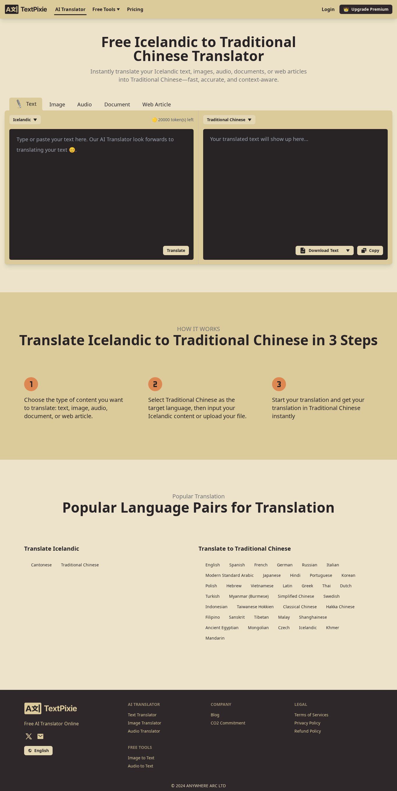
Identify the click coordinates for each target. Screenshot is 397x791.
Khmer (332, 627)
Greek (307, 585)
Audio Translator (144, 731)
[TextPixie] (26, 9)
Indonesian (216, 606)
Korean (348, 575)
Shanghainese (313, 617)
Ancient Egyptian (222, 627)
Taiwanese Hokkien (255, 606)
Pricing (135, 9)
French (261, 565)
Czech (284, 627)
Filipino (212, 617)
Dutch (346, 585)
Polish (211, 585)
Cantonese (41, 565)
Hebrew (234, 585)
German (285, 565)
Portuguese (321, 575)
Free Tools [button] (104, 9)
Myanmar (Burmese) (249, 596)
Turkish (212, 596)
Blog (215, 714)
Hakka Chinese (340, 606)
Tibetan (261, 617)
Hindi (295, 575)
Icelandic (308, 627)
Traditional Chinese (80, 565)
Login (328, 9)
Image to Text (141, 757)
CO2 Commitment (228, 723)
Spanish (237, 565)
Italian (333, 565)
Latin (287, 585)
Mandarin (215, 638)
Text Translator (142, 714)
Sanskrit (237, 617)
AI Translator (70, 9)
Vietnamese (262, 585)
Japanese (272, 575)
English (212, 565)
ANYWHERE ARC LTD (206, 785)
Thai (326, 585)
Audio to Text (140, 766)
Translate (176, 250)
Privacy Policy (307, 723)
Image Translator (144, 723)
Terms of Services (311, 714)
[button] (348, 250)
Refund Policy (307, 731)
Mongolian (258, 627)
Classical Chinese (300, 606)
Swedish (331, 596)
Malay (284, 617)
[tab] (25, 104)
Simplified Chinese (296, 596)
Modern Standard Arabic (229, 575)
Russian (309, 565)
